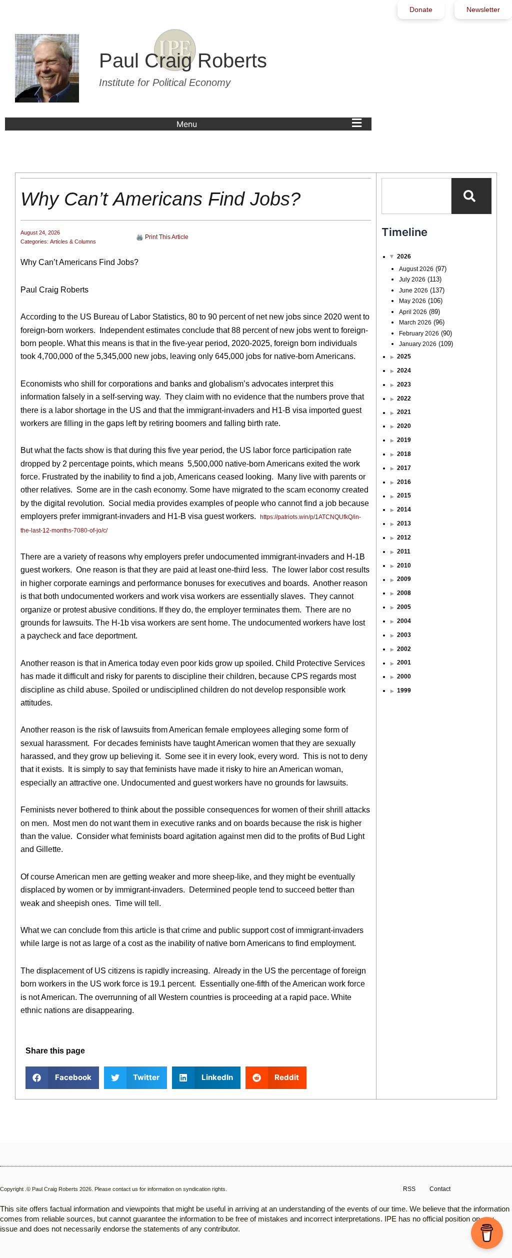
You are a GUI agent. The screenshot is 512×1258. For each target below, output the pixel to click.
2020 (404, 426)
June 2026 (413, 290)
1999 (404, 690)
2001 (404, 662)
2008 (404, 593)
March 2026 (415, 322)
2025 (404, 356)
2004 (404, 621)
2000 (404, 676)
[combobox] (417, 196)
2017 (404, 468)
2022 (404, 398)
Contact (440, 1189)
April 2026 (413, 312)
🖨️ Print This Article (162, 237)
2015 (404, 495)
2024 (404, 370)
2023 (404, 384)
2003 (404, 635)
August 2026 (416, 269)
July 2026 (412, 279)
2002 (404, 649)
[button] (271, 124)
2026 (404, 256)
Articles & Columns (73, 241)
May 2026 (412, 301)
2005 (404, 607)
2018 (404, 454)
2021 (404, 412)
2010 (404, 565)
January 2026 (417, 344)
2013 (404, 523)
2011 (403, 551)
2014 (404, 509)
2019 (404, 440)
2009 (404, 579)
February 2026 (419, 333)
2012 (404, 537)
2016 (404, 482)
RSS (409, 1189)
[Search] (472, 196)
